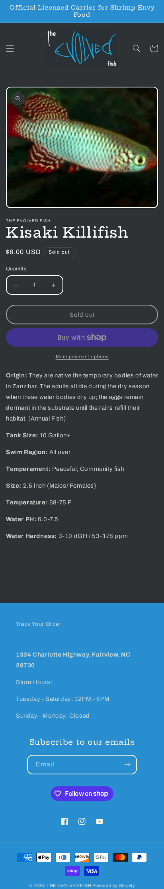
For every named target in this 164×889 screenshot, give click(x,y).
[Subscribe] (127, 764)
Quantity (16, 269)
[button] (10, 48)
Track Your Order (39, 624)
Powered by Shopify (113, 885)
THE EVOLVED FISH (69, 885)
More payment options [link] (82, 356)
